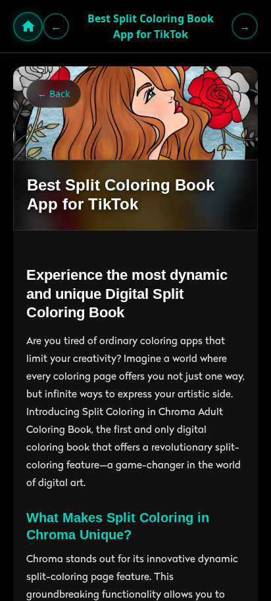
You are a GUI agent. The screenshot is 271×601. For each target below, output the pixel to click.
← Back (53, 93)
